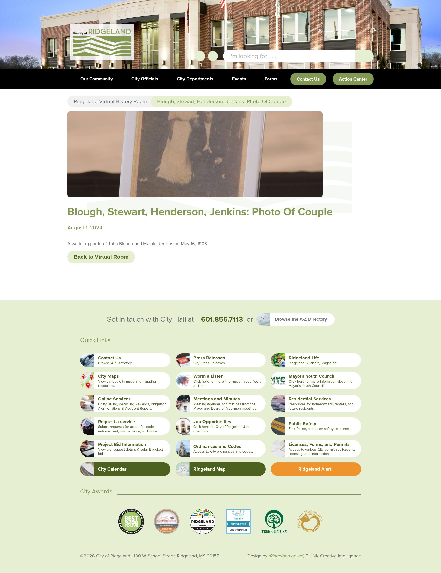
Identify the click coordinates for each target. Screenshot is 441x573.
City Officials (144, 78)
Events (239, 78)
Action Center (353, 79)
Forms (271, 78)
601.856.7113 (222, 319)
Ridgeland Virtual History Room (110, 101)
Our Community (96, 78)
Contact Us (308, 79)
